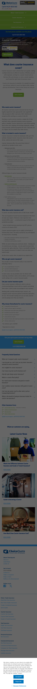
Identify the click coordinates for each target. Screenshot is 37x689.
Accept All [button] (18, 676)
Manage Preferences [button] (19, 686)
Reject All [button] (18, 681)
